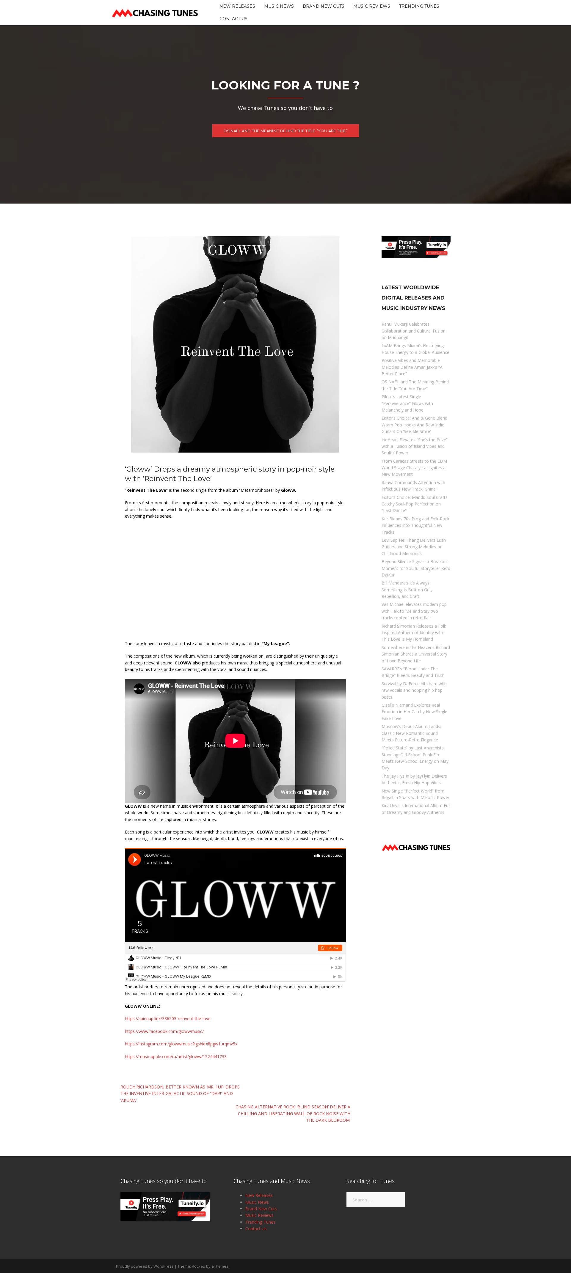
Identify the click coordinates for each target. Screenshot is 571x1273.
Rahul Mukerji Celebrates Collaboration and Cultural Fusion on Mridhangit (413, 330)
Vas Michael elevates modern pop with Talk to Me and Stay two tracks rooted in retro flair (414, 610)
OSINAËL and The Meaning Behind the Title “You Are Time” (285, 130)
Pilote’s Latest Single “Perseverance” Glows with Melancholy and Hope (407, 403)
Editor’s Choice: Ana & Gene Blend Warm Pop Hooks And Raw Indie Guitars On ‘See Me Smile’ (414, 424)
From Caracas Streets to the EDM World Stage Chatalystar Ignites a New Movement (414, 467)
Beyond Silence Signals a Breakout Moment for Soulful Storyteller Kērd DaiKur (416, 568)
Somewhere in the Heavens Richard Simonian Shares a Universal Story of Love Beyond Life (416, 654)
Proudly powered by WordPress (145, 1266)
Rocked (198, 1266)
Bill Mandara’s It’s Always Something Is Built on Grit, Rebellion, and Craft (407, 589)
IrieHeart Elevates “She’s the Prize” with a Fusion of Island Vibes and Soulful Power (415, 446)
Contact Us (233, 18)
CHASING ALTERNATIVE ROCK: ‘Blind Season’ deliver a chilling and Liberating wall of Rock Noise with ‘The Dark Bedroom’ (293, 1113)
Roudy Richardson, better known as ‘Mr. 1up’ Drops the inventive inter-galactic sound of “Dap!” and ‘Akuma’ (180, 1093)
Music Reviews (371, 6)
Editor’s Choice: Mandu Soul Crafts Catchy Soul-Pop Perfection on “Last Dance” (415, 503)
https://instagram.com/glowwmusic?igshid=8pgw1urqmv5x (181, 1044)
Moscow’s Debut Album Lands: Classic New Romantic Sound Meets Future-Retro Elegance (411, 733)
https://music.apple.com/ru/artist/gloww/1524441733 (176, 1056)
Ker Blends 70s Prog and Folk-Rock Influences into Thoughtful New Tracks (415, 525)
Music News (279, 6)
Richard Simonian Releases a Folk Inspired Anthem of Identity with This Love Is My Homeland (414, 632)
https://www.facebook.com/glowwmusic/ (164, 1031)
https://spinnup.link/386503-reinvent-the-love (168, 1018)
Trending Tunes (419, 6)
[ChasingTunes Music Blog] (155, 12)
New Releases (237, 6)
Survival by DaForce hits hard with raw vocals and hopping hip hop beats (414, 690)
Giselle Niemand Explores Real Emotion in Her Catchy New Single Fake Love (414, 711)
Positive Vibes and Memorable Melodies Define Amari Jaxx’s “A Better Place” (412, 366)
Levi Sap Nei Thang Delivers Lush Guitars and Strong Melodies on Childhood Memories (414, 546)
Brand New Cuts (323, 6)
